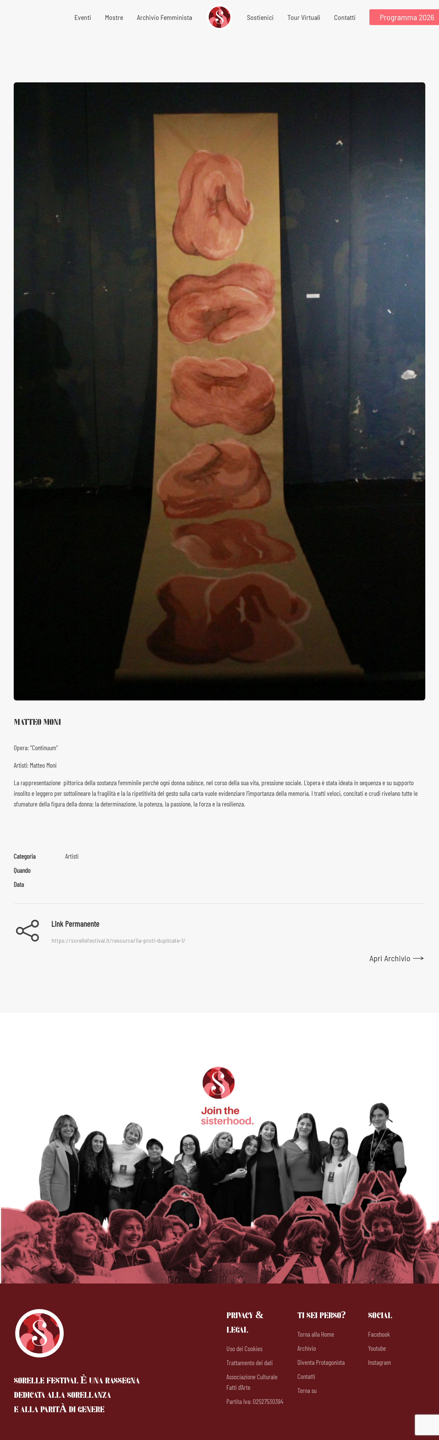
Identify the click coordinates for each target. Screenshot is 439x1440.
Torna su (307, 1390)
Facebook (379, 1334)
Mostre (114, 17)
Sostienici (260, 17)
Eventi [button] (82, 17)
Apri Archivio (390, 958)
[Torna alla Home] (219, 17)
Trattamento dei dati (249, 1362)
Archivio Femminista (164, 17)
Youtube (377, 1348)
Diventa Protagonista (321, 1362)
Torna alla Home (315, 1334)
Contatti (345, 17)
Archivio (306, 1348)
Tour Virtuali (303, 17)
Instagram (379, 1362)
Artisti (72, 856)
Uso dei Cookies (244, 1348)
